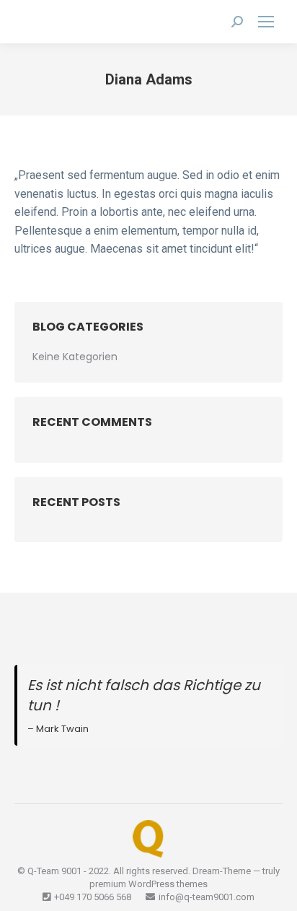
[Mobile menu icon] (266, 21)
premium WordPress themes (148, 884)
